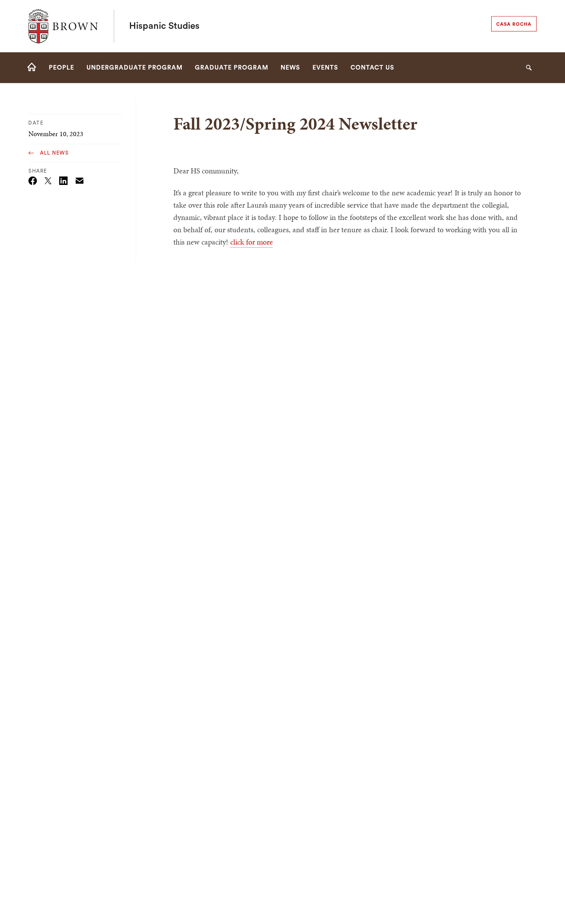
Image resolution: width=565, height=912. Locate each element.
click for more (251, 241)
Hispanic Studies (164, 26)
